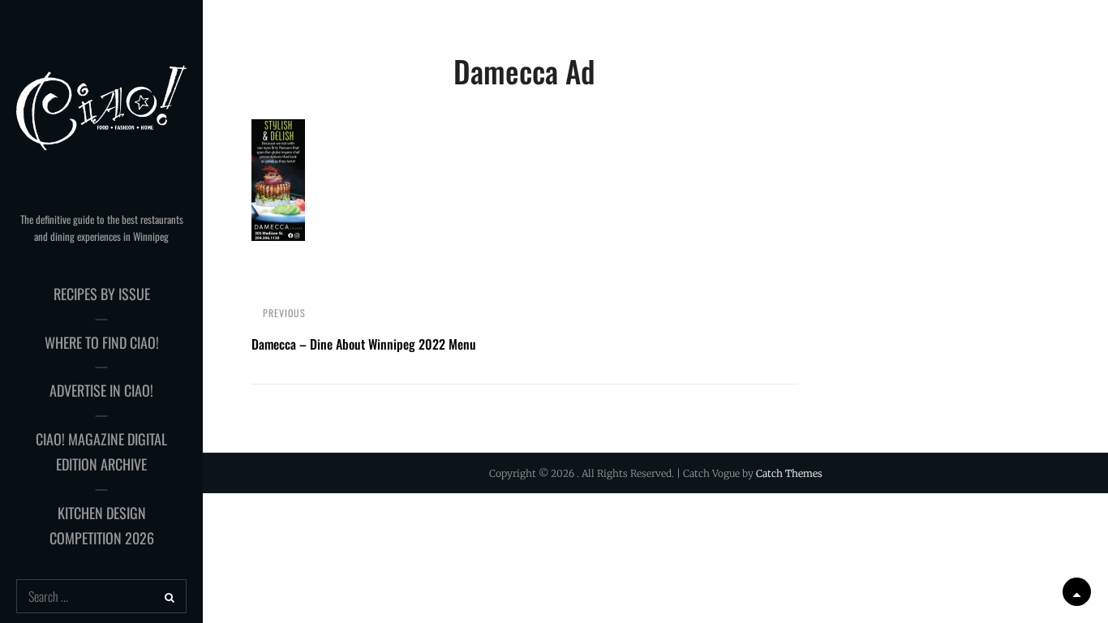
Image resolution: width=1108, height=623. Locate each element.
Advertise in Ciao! (101, 390)
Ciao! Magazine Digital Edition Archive (101, 451)
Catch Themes (789, 473)
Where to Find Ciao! (102, 342)
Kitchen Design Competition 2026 (101, 525)
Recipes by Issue (102, 293)
